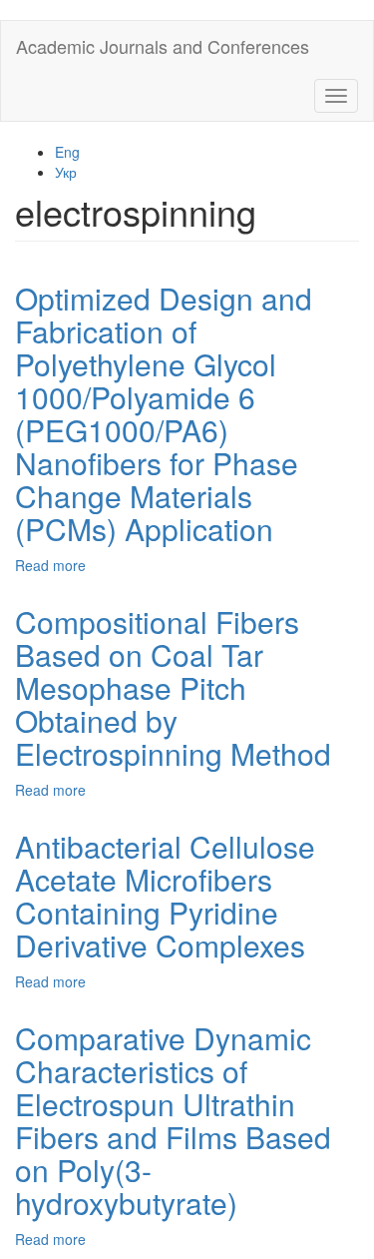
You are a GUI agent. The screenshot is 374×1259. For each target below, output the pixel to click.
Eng (67, 152)
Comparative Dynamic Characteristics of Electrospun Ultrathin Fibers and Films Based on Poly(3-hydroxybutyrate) (173, 1120)
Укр (66, 172)
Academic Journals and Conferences (162, 46)
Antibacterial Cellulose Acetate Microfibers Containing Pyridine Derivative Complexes (165, 895)
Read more (50, 565)
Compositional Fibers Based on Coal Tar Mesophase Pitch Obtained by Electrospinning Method (173, 687)
